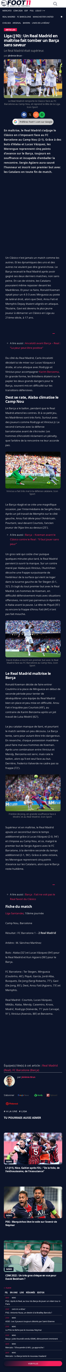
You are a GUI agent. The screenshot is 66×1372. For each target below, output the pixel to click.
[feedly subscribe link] (38, 1095)
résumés (30, 1292)
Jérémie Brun (15, 55)
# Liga (23, 1111)
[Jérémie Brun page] (9, 1081)
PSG (31, 10)
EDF (26, 10)
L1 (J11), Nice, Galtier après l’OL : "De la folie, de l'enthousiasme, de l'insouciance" (32, 1169)
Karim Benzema (49, 371)
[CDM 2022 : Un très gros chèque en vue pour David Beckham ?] (33, 1256)
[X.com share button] (30, 115)
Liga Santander (14, 913)
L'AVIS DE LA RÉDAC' (41, 23)
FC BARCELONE (24, 17)
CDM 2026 (18, 10)
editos (40, 1292)
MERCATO (7, 10)
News (9, 1161)
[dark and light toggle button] (61, 17)
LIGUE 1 (39, 10)
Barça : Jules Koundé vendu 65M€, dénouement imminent (31, 1338)
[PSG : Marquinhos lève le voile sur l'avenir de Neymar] (33, 1202)
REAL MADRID (8, 17)
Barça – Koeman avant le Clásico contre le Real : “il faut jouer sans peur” (34, 539)
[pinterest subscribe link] (12, 1104)
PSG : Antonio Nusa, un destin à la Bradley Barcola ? (28, 1312)
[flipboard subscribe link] (52, 1095)
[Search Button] (55, 4)
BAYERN (26, 23)
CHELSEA (6, 23)
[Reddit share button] (36, 115)
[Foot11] (16, 4)
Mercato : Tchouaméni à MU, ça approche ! (24, 1347)
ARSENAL (17, 23)
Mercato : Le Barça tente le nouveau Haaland (25, 1356)
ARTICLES (10, 29)
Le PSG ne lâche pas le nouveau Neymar (23, 1330)
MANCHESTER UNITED (43, 17)
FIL (6, 1292)
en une (13, 1292)
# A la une (10, 1111)
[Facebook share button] (24, 115)
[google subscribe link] (23, 1095)
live (22, 1292)
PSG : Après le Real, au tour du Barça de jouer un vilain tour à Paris (32, 1302)
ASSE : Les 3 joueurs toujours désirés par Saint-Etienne (29, 1321)
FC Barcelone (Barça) (25, 1070)
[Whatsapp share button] (42, 115)
